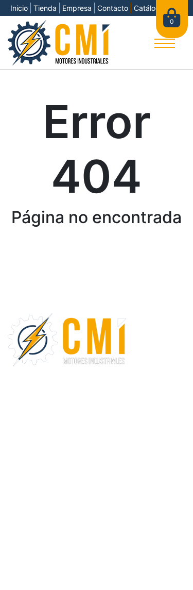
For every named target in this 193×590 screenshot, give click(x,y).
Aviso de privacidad (138, 560)
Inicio (19, 8)
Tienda (45, 8)
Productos (28, 404)
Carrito (21, 416)
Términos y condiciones (60, 560)
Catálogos (151, 8)
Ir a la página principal (97, 254)
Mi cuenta (27, 429)
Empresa (77, 8)
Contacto (112, 8)
